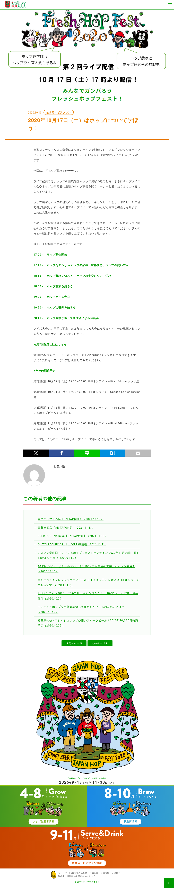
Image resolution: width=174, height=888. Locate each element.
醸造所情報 (130, 821)
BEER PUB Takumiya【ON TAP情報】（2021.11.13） (72, 536)
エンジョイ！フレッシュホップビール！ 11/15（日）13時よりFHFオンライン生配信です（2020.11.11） (88, 582)
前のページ (75, 643)
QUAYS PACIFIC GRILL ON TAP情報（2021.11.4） (72, 544)
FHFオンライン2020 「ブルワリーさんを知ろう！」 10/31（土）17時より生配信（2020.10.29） (88, 596)
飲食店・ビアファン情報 (87, 863)
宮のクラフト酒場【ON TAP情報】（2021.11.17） (70, 519)
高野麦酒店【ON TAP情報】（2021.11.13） (66, 527)
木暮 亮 (59, 466)
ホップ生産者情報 (43, 821)
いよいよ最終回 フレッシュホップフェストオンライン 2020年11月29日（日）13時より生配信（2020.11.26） (89, 555)
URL (52, 344)
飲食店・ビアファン (58, 112)
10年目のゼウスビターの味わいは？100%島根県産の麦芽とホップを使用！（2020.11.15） (86, 569)
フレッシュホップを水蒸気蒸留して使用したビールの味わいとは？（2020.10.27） (81, 609)
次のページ (98, 643)
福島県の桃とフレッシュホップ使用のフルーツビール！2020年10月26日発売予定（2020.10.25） (88, 623)
